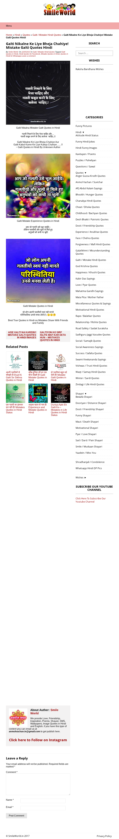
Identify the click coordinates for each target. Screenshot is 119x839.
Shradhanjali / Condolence (90, 462)
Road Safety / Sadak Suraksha (92, 328)
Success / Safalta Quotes (89, 353)
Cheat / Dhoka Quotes (88, 207)
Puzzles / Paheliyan (86, 160)
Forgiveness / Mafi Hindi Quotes (93, 244)
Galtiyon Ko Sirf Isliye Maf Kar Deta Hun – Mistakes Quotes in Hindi (53, 336)
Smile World (13, 52)
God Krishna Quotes (87, 266)
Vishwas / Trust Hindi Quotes (91, 365)
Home (9, 35)
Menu (9, 26)
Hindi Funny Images (86, 147)
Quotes (26, 35)
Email (9, 807)
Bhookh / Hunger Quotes (89, 194)
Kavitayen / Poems (86, 154)
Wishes (79, 477)
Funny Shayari (83, 415)
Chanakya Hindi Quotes (88, 200)
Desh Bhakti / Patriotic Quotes (92, 219)
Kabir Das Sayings (85, 278)
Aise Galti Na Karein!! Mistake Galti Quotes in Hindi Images (22, 335)
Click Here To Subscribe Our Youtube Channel (91, 500)
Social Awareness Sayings (89, 347)
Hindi (17, 35)
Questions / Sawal (85, 166)
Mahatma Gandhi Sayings (89, 291)
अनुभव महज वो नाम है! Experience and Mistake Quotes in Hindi (37, 408)
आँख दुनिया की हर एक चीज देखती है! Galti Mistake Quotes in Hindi (37, 376)
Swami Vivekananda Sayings (91, 359)
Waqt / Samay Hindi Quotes (91, 371)
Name (10, 800)
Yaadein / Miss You (86, 452)
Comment (11, 772)
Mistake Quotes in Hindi (50, 54)
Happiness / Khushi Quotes (90, 272)
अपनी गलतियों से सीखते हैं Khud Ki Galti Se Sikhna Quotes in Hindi (14, 376)
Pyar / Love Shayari (86, 434)
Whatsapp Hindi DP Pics (89, 468)
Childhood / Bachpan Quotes (91, 213)
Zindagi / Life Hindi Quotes (90, 384)
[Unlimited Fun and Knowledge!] (59, 14)
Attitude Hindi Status (87, 135)
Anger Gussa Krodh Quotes (91, 175)
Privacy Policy (104, 836)
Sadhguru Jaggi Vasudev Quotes (93, 334)
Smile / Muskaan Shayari (89, 446)
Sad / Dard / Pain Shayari (89, 440)
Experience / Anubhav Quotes (92, 231)
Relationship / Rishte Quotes (91, 322)
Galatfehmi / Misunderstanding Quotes (93, 252)
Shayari (80, 393)
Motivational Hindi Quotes (90, 309)
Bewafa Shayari (84, 396)
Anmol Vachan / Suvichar (89, 182)
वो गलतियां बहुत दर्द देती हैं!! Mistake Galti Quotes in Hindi (59, 376)
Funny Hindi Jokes (85, 141)
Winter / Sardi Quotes (87, 378)
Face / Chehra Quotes (87, 238)
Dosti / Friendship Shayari (90, 409)
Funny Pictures (84, 126)
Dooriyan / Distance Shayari (91, 403)
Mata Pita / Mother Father (90, 297)
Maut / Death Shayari (87, 421)
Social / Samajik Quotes (88, 340)
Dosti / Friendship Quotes (90, 225)
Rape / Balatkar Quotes (88, 316)
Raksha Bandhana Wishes (90, 69)
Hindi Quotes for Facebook (29, 54)
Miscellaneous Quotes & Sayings (93, 303)
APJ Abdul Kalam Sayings (89, 188)
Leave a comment (28, 56)
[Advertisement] (38, 563)
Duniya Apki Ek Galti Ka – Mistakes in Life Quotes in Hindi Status (59, 409)
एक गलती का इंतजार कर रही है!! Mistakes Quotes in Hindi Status (15, 408)
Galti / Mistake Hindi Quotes (47, 35)
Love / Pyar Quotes (86, 284)
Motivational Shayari (87, 427)
